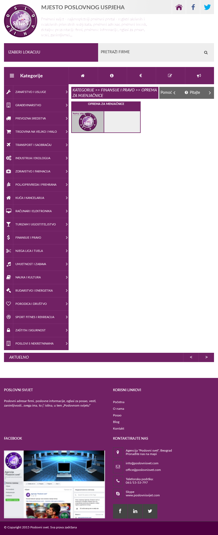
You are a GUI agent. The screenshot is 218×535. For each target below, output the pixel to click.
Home (179, 7)
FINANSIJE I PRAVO (118, 90)
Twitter (207, 7)
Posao (117, 415)
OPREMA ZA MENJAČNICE (106, 103)
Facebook (193, 7)
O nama (118, 408)
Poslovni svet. (39, 527)
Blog (116, 421)
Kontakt (118, 428)
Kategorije (31, 76)
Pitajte (194, 93)
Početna (118, 402)
